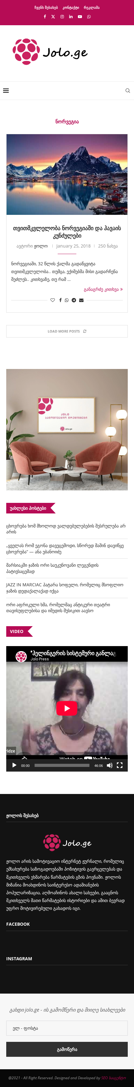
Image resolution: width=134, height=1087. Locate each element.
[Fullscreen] (120, 765)
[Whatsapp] (89, 16)
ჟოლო (41, 246)
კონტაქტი (71, 7)
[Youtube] (80, 16)
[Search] (128, 91)
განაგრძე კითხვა (101, 289)
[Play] (14, 765)
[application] (67, 709)
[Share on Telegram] (74, 300)
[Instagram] (62, 16)
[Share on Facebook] (60, 300)
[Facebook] (45, 16)
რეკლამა (92, 7)
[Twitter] (53, 16)
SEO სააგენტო (113, 1077)
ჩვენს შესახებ (46, 7)
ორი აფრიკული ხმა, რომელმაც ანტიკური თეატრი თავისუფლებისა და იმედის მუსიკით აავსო (58, 608)
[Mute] (110, 765)
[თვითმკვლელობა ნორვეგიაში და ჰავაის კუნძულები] (67, 174)
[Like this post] (52, 300)
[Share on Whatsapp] (67, 300)
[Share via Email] (81, 300)
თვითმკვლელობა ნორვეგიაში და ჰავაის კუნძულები (67, 231)
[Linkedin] (71, 16)
